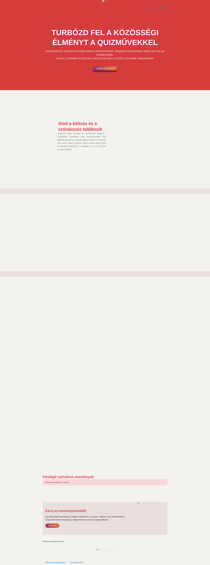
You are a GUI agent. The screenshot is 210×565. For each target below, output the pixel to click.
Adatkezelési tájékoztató (55, 562)
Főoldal (151, 8)
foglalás (162, 8)
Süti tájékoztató (76, 562)
